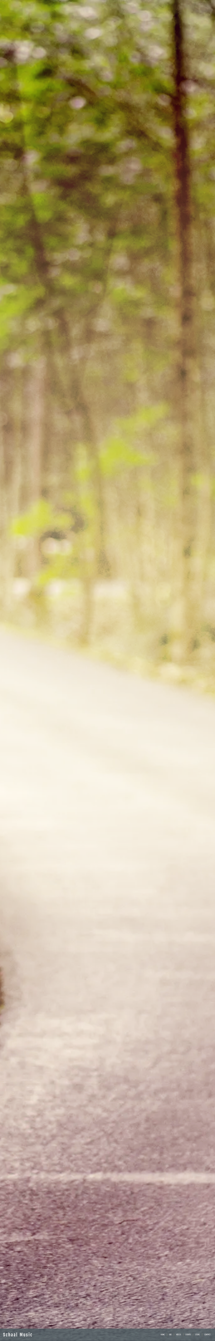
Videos (178, 1335)
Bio (170, 1335)
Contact (207, 1335)
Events (188, 1335)
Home (163, 1335)
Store (197, 1335)
